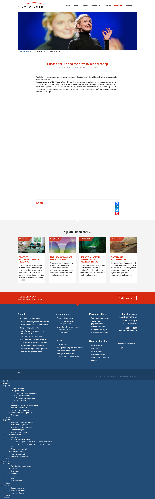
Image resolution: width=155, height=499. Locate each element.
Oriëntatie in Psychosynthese (31, 336)
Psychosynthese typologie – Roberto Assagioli (33, 444)
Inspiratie (117, 6)
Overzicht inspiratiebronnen (21, 466)
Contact (128, 6)
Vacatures (14, 437)
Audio (13, 478)
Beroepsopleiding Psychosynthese (70, 348)
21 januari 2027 (64, 332)
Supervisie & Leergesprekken (68, 357)
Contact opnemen (125, 298)
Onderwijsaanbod (17, 388)
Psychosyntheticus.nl (19, 449)
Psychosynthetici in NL (99, 333)
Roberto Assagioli (98, 327)
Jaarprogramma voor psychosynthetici (34, 325)
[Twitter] (117, 210)
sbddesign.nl (133, 376)
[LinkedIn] (117, 206)
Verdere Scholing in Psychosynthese (33, 349)
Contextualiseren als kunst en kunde (33, 343)
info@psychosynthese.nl (128, 331)
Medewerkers (96, 345)
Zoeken (6, 498)
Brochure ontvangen (18, 490)
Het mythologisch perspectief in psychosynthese (32, 332)
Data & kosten (21, 401)
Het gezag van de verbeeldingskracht (34, 340)
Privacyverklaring (97, 351)
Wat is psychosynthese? (20, 425)
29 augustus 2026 (65, 324)
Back (11, 403)
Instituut (96, 6)
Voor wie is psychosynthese (97, 322)
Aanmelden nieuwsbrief (126, 344)
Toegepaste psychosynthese (31, 328)
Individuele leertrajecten (66, 351)
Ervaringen (15, 415)
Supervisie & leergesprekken (21, 413)
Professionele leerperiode (25, 398)
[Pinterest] (117, 213)
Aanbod (86, 6)
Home (69, 6)
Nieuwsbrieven (16, 481)
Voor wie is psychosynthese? (22, 427)
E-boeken (107, 6)
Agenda (77, 6)
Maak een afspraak (18, 493)
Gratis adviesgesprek (65, 318)
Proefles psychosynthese (66, 321)
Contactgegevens (17, 488)
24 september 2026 (65, 329)
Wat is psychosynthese (100, 318)
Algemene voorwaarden (100, 357)
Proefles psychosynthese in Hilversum (34, 322)
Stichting (94, 348)
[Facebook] (117, 203)
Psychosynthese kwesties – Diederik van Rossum (34, 442)
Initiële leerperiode (23, 396)
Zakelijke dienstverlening (66, 354)
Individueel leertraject (19, 408)
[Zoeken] (135, 6)
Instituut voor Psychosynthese (22, 422)
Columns (14, 469)
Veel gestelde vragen (99, 330)
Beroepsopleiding (17, 391)
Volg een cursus (63, 345)
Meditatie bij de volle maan (30, 319)
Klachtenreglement (98, 354)
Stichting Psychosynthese (20, 439)
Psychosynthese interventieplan (32, 346)
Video (13, 476)
